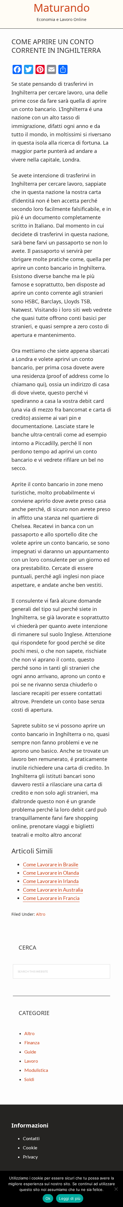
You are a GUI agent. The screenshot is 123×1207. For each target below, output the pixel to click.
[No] (116, 1189)
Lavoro (31, 1061)
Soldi (29, 1079)
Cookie (30, 1147)
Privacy (30, 1156)
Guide (30, 1051)
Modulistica (36, 1070)
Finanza (31, 1042)
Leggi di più (69, 1198)
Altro (40, 914)
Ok (48, 1198)
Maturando (61, 7)
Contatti (31, 1138)
